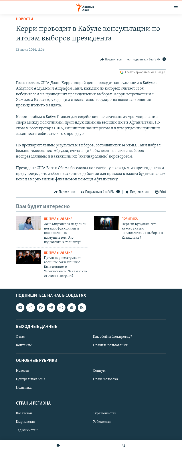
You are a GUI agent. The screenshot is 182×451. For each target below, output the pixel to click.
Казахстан (24, 413)
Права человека (105, 379)
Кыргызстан (25, 422)
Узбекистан (102, 422)
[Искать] (123, 445)
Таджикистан (27, 430)
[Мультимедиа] (58, 445)
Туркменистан (105, 413)
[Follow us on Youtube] (20, 307)
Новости (24, 19)
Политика (130, 219)
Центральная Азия (58, 219)
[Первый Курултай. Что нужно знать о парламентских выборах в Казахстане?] (106, 223)
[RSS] (82, 307)
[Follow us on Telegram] (51, 307)
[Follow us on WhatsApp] (61, 307)
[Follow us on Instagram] (30, 307)
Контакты (24, 345)
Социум (99, 371)
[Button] (111, 59)
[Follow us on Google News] (71, 307)
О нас (20, 337)
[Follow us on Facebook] (41, 307)
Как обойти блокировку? (112, 337)
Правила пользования (110, 345)
